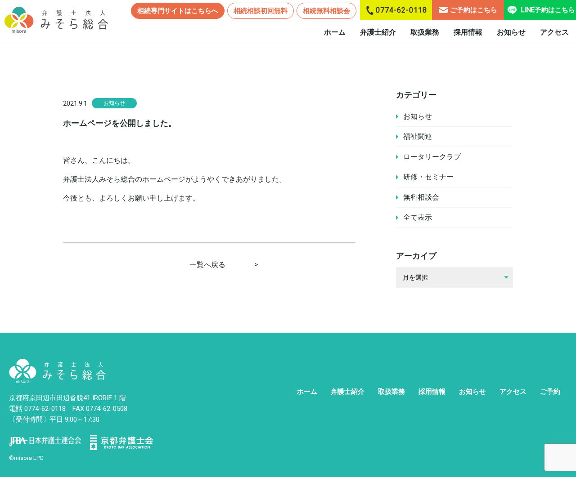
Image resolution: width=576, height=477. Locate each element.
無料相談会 (421, 197)
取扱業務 (424, 32)
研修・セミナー (428, 177)
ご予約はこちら (473, 10)
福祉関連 (417, 136)
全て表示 (417, 217)
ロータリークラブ (432, 156)
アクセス (554, 32)
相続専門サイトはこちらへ (177, 11)
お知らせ (511, 32)
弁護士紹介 (378, 32)
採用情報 (468, 32)
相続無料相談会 (326, 11)
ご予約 (550, 392)
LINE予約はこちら (548, 10)
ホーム (335, 32)
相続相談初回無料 (261, 11)
